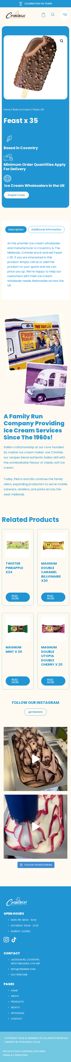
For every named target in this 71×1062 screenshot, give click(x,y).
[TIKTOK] (14, 939)
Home (7, 109)
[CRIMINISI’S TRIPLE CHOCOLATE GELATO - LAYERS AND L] (35, 759)
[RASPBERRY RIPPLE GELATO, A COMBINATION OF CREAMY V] (35, 827)
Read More (15, 597)
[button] (61, 41)
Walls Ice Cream (21, 109)
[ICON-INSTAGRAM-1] (6, 939)
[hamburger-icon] (64, 15)
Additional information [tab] (46, 229)
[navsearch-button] (53, 15)
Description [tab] (15, 229)
